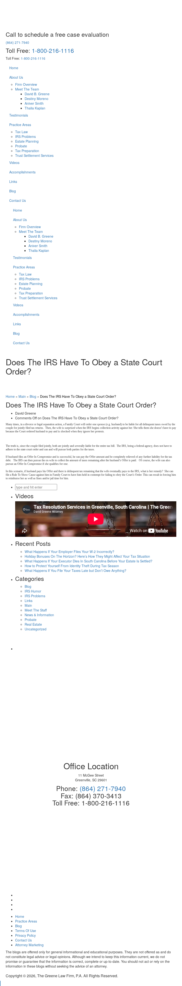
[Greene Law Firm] (96, 742)
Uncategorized (35, 629)
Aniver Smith (34, 103)
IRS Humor (33, 591)
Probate (21, 146)
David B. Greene (37, 93)
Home (13, 67)
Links (13, 181)
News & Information (39, 614)
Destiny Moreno (36, 98)
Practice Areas (20, 124)
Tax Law (21, 131)
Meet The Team (27, 89)
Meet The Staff (36, 610)
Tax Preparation (27, 150)
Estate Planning (27, 141)
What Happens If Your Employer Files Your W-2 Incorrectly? (69, 551)
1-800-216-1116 (53, 50)
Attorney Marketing (29, 944)
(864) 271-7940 (17, 42)
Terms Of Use (25, 930)
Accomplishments (22, 172)
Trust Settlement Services (34, 155)
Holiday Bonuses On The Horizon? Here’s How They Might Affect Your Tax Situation (87, 556)
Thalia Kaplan (35, 108)
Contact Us (17, 200)
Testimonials (18, 115)
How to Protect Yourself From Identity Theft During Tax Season (72, 565)
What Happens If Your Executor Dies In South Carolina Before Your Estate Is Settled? (88, 561)
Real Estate (33, 624)
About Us (16, 77)
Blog (12, 191)
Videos (14, 162)
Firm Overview (26, 84)
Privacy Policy (25, 935)
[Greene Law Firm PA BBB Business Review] (95, 648)
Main (22, 396)
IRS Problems (25, 136)
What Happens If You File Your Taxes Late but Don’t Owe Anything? (75, 570)
